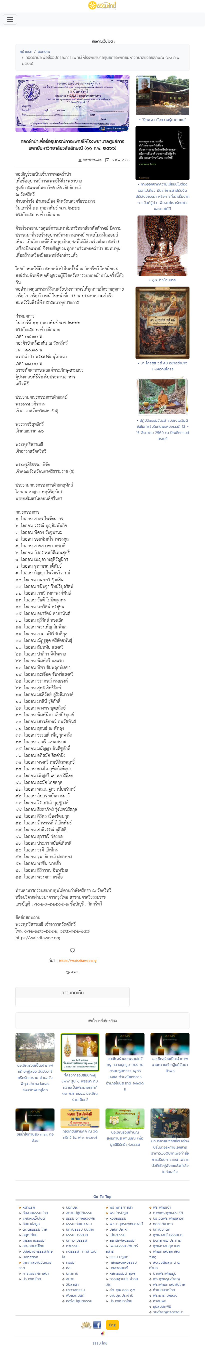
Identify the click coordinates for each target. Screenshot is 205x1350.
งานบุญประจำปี (121, 1295)
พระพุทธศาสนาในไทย (169, 1284)
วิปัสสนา (72, 1284)
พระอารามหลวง (165, 1295)
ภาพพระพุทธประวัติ (168, 1212)
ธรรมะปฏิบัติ (119, 1256)
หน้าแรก (26, 51)
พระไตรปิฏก (119, 1212)
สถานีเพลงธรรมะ (123, 1240)
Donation (30, 1256)
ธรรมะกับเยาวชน (79, 1223)
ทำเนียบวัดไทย (164, 1289)
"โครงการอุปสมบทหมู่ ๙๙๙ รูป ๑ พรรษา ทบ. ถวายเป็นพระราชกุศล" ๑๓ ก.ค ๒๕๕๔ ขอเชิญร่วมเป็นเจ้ (80, 1087)
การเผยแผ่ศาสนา (35, 1273)
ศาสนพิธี (159, 1300)
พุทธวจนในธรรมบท (167, 1234)
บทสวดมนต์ (119, 1267)
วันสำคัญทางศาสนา (168, 1311)
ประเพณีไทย (31, 1278)
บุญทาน (72, 1273)
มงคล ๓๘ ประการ (167, 1240)
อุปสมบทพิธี (162, 1306)
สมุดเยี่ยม (30, 1234)
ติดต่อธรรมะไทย (34, 1229)
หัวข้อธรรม (118, 1218)
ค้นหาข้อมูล (31, 1223)
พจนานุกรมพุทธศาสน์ (126, 1223)
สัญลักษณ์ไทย (33, 1245)
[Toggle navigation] (10, 20)
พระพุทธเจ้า (162, 1207)
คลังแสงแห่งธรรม (123, 1262)
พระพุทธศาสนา (121, 1207)
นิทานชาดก (161, 1229)
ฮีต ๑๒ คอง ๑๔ (122, 1289)
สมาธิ (70, 1278)
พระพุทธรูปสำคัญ (166, 1278)
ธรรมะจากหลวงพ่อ (80, 1218)
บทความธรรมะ (77, 1240)
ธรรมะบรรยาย (77, 1234)
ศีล (68, 1267)
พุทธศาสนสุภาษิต (166, 1245)
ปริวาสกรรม (75, 1289)
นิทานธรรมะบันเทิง (80, 1229)
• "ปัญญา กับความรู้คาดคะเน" (162, 119)
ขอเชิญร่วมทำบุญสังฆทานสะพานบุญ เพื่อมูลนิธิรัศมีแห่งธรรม (125, 1138)
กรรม (70, 1262)
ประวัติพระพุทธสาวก (168, 1218)
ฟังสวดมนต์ (75, 1295)
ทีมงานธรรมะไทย (35, 1212)
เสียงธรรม (118, 1234)
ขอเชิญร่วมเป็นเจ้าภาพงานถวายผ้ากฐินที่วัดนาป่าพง (170, 1064)
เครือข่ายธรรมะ (34, 1240)
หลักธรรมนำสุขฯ (122, 1273)
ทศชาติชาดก (163, 1223)
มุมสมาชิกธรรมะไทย (37, 1251)
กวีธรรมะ (73, 1245)
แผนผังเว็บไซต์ (33, 1218)
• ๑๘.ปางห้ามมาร (162, 280)
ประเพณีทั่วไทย (121, 1300)
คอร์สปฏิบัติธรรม (79, 1300)
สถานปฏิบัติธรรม (79, 1212)
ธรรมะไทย (100, 1343)
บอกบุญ (44, 51)
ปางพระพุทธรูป (164, 1273)
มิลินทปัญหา (119, 1229)
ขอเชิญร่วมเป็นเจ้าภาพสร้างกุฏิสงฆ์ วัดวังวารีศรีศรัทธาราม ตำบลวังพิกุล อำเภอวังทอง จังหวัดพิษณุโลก (35, 1077)
